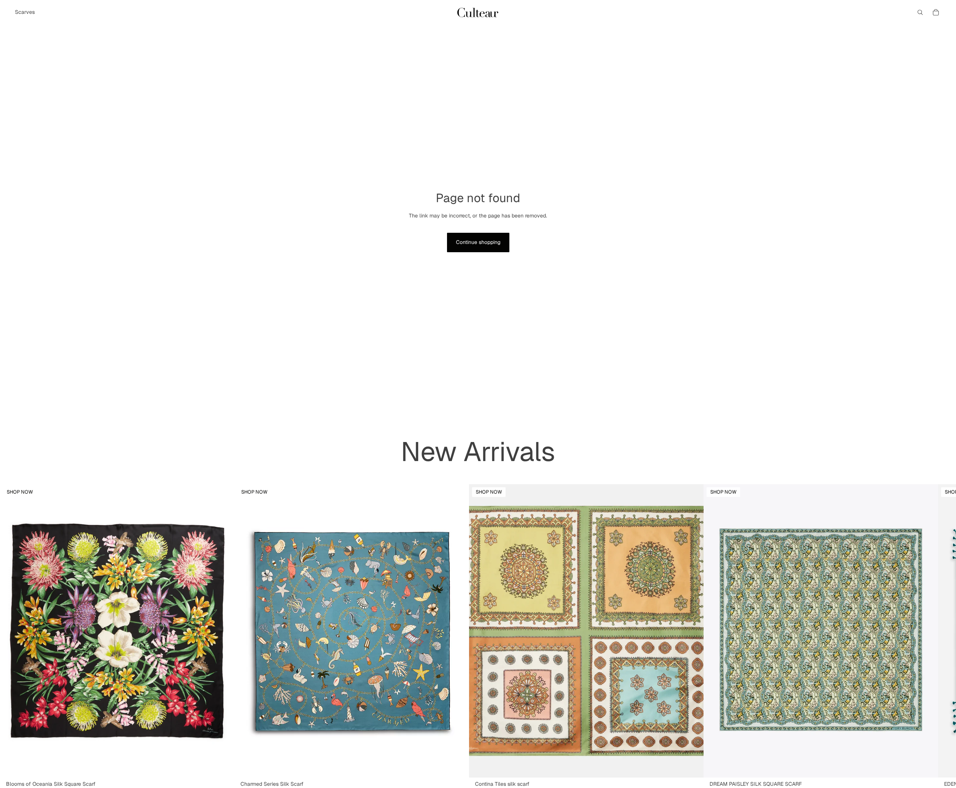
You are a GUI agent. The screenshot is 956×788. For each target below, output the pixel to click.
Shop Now (20, 492)
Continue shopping (478, 242)
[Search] (920, 12)
